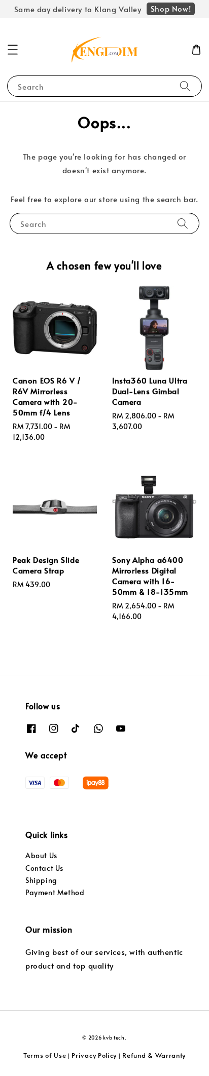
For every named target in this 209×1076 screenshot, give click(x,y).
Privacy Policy (94, 1055)
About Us (41, 855)
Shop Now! (171, 8)
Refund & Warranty (154, 1055)
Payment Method (54, 892)
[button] (13, 50)
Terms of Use (44, 1055)
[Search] (185, 86)
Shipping (41, 880)
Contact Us (44, 868)
